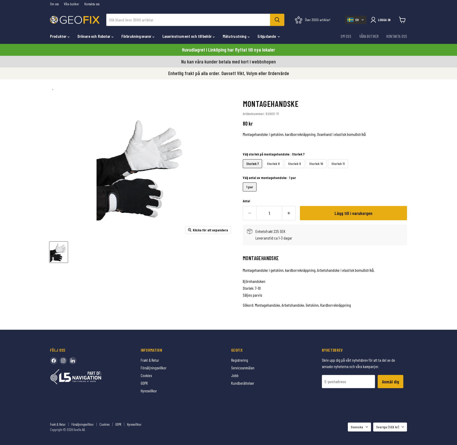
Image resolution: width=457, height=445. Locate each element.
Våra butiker (71, 4)
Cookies (146, 375)
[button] (355, 20)
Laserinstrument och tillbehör (187, 36)
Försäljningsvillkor (153, 367)
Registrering (239, 360)
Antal (246, 201)
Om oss (54, 4)
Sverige (387, 427)
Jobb (235, 375)
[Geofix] (87, 384)
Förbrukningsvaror (136, 36)
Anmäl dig (390, 381)
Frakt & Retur (150, 360)
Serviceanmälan (242, 367)
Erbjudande (267, 36)
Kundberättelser (242, 383)
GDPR (144, 383)
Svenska (357, 427)
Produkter (58, 36)
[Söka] (277, 20)
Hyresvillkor (149, 390)
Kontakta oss (91, 4)
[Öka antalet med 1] (289, 213)
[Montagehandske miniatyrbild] (58, 252)
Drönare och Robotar (94, 36)
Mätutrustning (235, 36)
